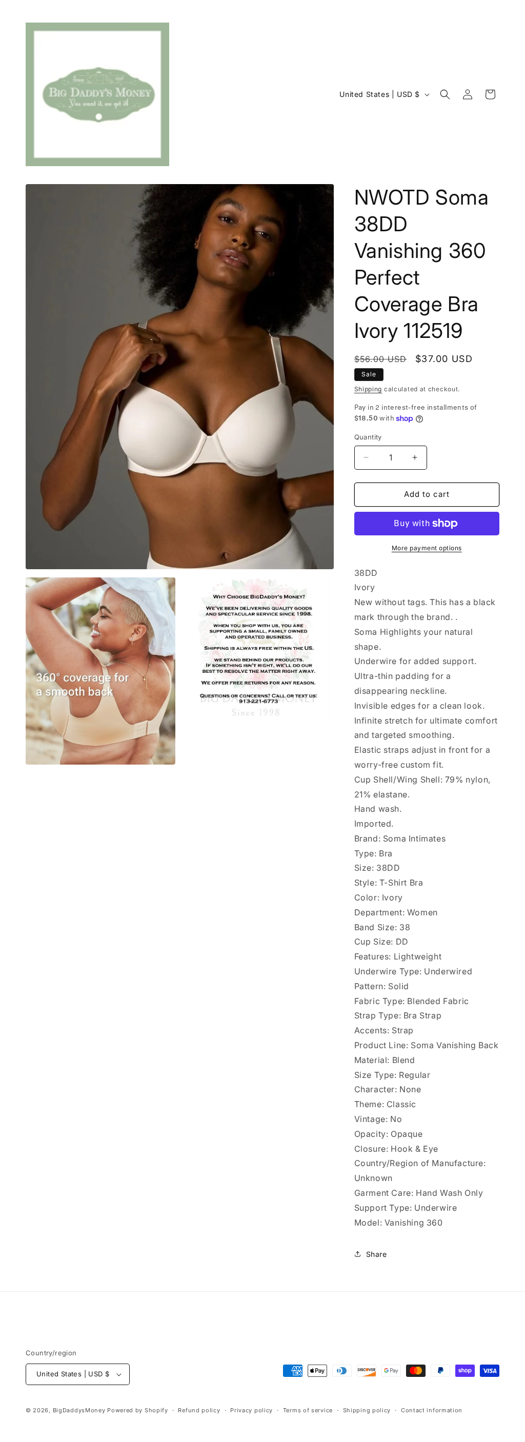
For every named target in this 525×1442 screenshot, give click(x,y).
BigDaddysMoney (79, 1410)
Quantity (368, 437)
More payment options (427, 548)
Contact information (431, 1410)
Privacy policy (251, 1410)
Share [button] (376, 1254)
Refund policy (199, 1410)
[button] (445, 94)
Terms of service (308, 1410)
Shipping (368, 389)
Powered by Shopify (137, 1410)
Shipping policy (367, 1410)
